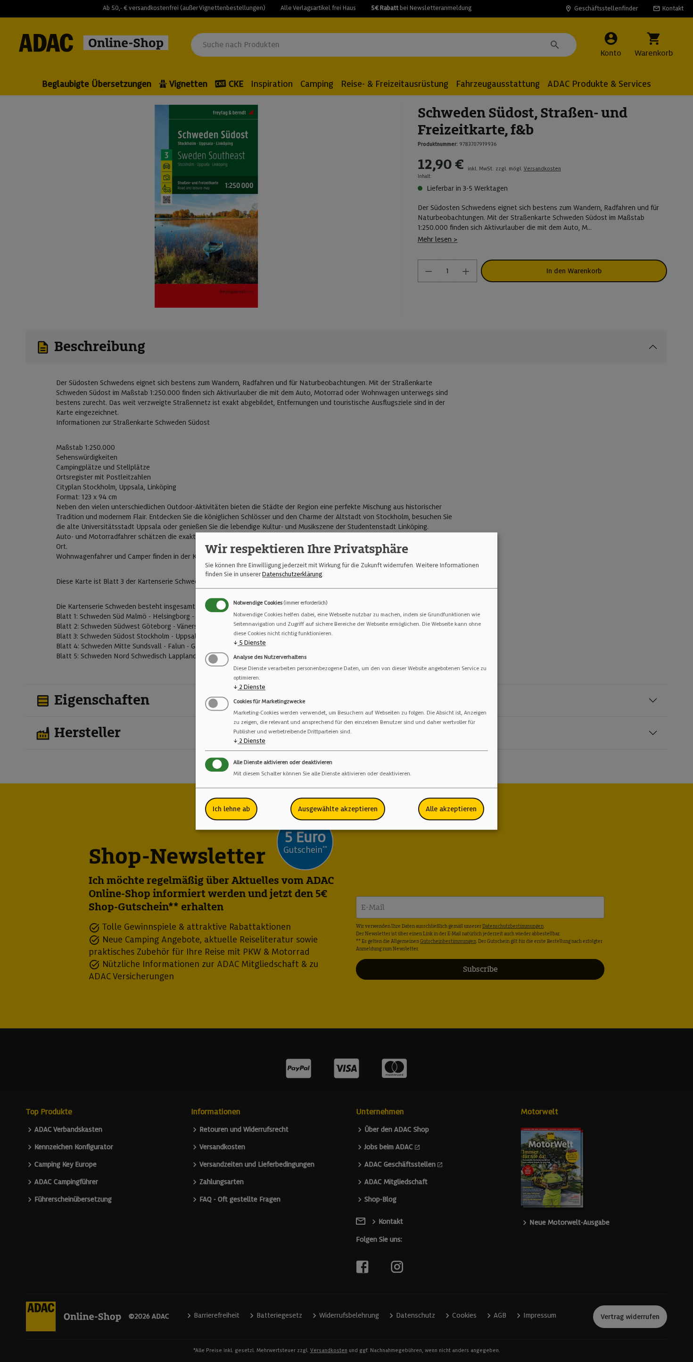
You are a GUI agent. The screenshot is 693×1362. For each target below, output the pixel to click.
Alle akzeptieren (451, 809)
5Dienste (249, 643)
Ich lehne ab (231, 809)
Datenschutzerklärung (292, 574)
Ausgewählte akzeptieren (338, 809)
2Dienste (249, 687)
